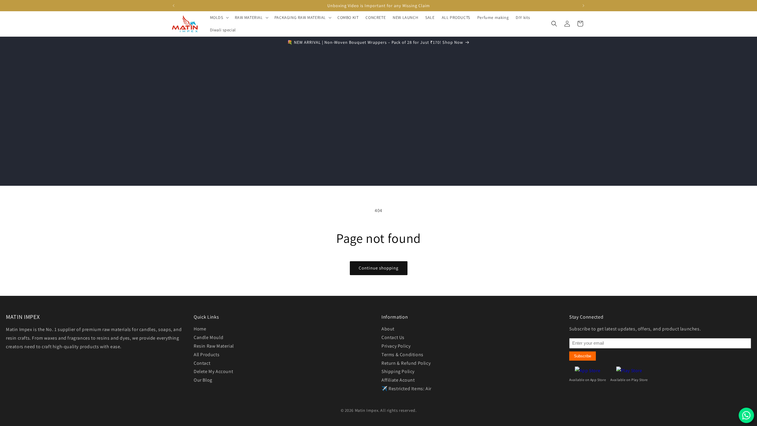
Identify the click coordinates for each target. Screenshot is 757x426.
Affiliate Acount (398, 380)
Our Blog (203, 380)
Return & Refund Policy (406, 363)
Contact (202, 363)
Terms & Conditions (402, 354)
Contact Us (393, 337)
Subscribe (582, 356)
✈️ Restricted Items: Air (406, 388)
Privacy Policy (395, 346)
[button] (218, 17)
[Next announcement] (583, 5)
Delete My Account (213, 371)
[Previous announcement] (173, 5)
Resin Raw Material (214, 346)
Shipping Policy (398, 371)
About (387, 329)
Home (200, 329)
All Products (206, 354)
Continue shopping (379, 268)
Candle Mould (208, 337)
